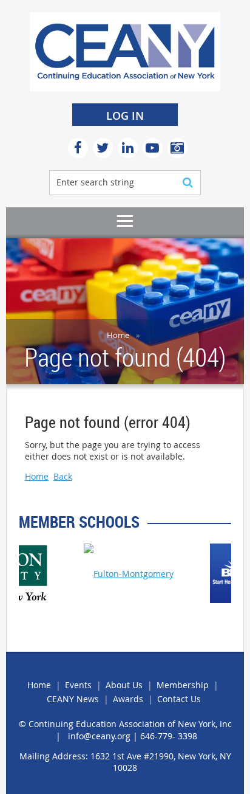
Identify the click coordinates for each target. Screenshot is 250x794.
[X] (103, 148)
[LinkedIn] (128, 148)
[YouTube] (153, 148)
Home (118, 335)
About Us (124, 685)
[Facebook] (78, 148)
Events (78, 685)
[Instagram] (177, 148)
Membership (183, 685)
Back (62, 476)
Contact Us (179, 699)
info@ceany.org (99, 736)
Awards (128, 699)
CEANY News (73, 699)
